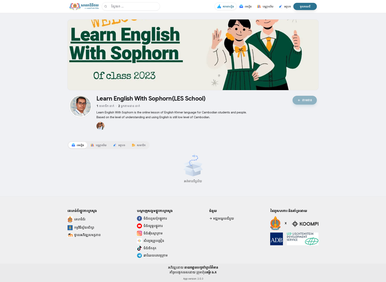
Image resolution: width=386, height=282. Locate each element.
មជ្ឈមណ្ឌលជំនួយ (223, 219)
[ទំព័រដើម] (84, 6)
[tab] (77, 145)
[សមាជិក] (100, 126)
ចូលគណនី (305, 6)
